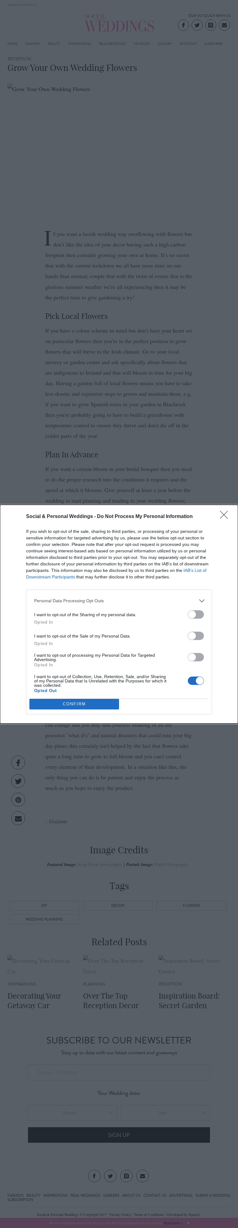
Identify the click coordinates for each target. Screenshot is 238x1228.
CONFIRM (74, 704)
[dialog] (119, 614)
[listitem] (119, 601)
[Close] (226, 517)
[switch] (196, 614)
